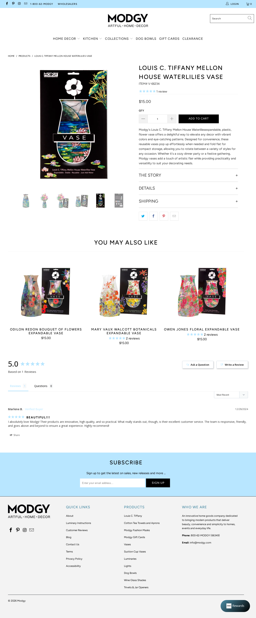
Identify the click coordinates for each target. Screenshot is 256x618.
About (69, 515)
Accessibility (73, 565)
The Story (150, 175)
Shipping (148, 201)
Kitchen (91, 39)
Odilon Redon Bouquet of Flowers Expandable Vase (46, 291)
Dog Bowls (146, 39)
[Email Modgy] (25, 4)
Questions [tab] (40, 386)
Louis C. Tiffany (133, 515)
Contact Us (72, 544)
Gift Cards (169, 39)
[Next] (130, 125)
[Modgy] (128, 19)
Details (147, 188)
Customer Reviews (77, 530)
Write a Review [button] (234, 364)
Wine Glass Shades (135, 580)
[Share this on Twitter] (143, 216)
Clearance (192, 39)
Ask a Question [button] (200, 364)
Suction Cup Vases (135, 551)
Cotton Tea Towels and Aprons (142, 522)
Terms (69, 551)
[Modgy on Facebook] (6, 4)
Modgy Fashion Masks (137, 530)
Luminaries (130, 558)
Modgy (21, 600)
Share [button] (16, 435)
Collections (117, 39)
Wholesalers (67, 4)
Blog (68, 537)
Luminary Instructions (78, 522)
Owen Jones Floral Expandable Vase (202, 291)
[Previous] (15, 125)
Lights (127, 565)
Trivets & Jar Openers (136, 587)
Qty (141, 110)
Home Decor (65, 39)
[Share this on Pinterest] (164, 216)
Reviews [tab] (15, 386)
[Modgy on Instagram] (19, 4)
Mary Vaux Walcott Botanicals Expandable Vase (124, 291)
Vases (127, 544)
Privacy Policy (74, 558)
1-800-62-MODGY (41, 4)
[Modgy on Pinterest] (13, 4)
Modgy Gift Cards (134, 537)
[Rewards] (235, 606)
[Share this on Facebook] (153, 216)
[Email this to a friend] (174, 216)
